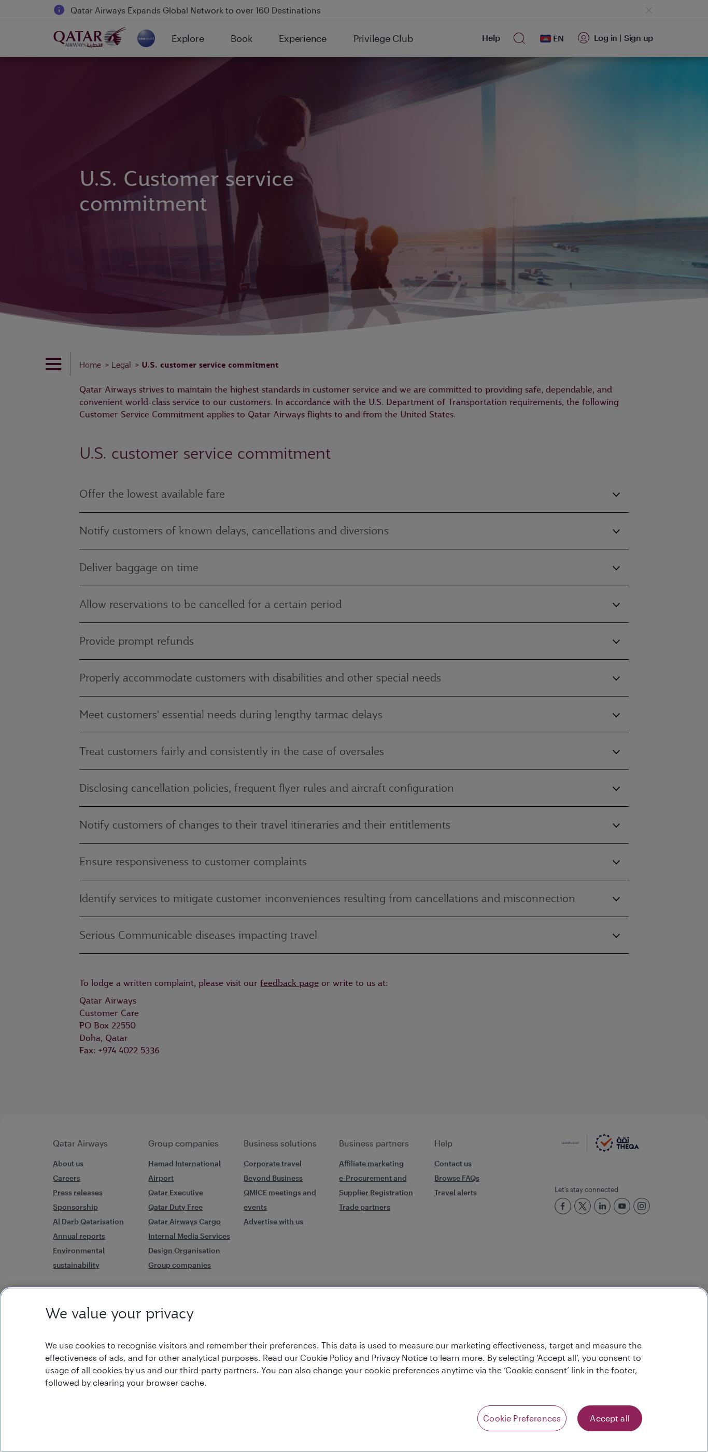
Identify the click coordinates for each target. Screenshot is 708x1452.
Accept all (610, 1418)
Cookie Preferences (522, 1418)
